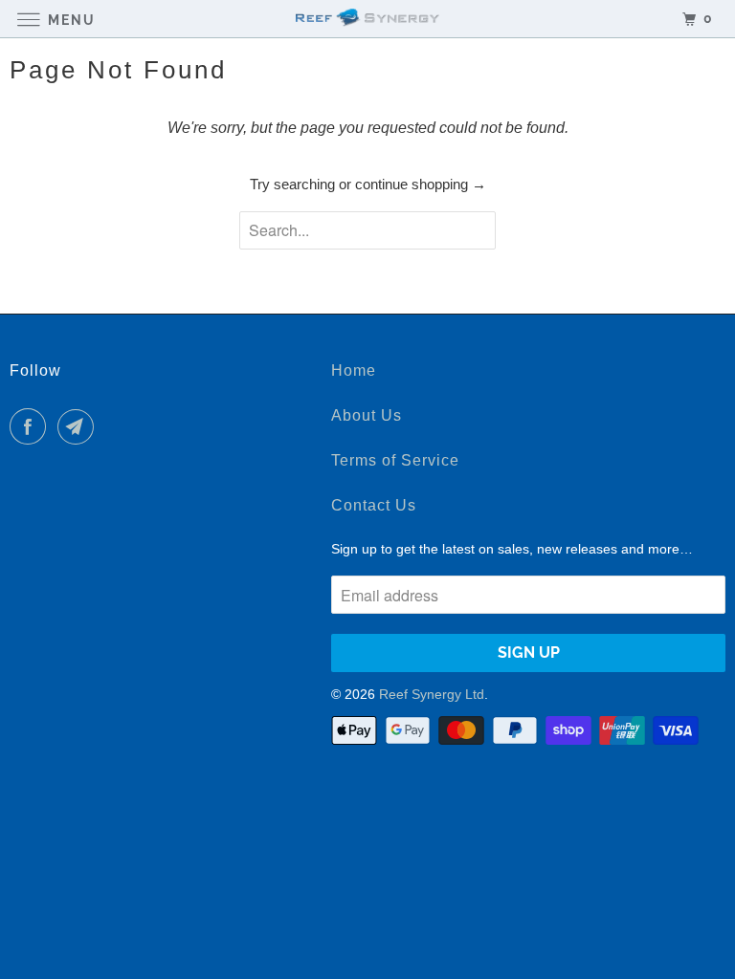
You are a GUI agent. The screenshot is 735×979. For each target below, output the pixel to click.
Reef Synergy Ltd (431, 694)
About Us (366, 415)
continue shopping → (420, 184)
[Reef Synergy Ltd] (367, 18)
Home (353, 370)
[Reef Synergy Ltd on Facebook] (32, 426)
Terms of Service (395, 460)
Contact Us (373, 505)
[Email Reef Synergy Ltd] (79, 426)
